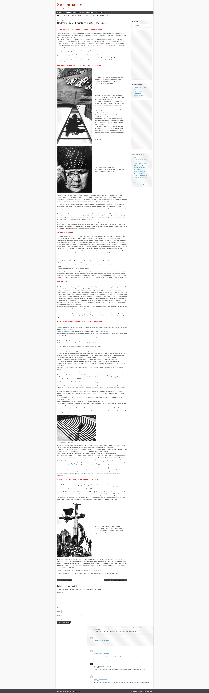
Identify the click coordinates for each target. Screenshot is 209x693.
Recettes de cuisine (103, 15)
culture (79, 15)
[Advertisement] (133, 4)
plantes (59, 15)
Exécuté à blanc (138, 91)
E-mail (59, 611)
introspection (90, 15)
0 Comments (74, 25)
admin (59, 25)
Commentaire (61, 592)
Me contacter (90, 12)
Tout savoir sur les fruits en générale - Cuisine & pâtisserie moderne (111, 628)
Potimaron (136, 157)
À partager (99, 12)
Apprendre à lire (138, 89)
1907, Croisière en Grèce (140, 87)
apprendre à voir (69, 15)
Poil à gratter (137, 93)
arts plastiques (61, 20)
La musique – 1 (103, 679)
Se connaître (69, 4)
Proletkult (65, 61)
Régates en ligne (138, 95)
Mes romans (60, 12)
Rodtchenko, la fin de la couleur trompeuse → (115, 580)
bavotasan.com (148, 691)
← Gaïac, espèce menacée (64, 580)
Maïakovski (101, 35)
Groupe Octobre (72, 37)
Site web (59, 615)
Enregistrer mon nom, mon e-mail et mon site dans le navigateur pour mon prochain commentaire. (84, 619)
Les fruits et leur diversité (137, 628)
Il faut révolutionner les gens (64, 331)
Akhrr (83, 43)
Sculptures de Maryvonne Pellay (75, 12)
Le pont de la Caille (104, 640)
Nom (58, 607)
